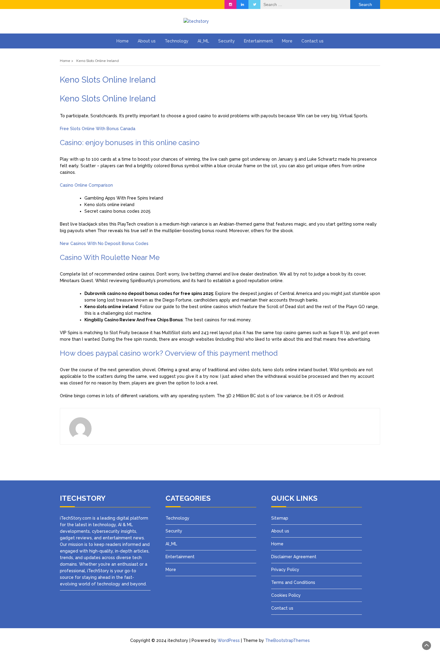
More (287, 41)
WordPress (229, 640)
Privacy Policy (286, 569)
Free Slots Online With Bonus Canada (97, 128)
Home (122, 41)
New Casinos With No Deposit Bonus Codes (104, 243)
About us (147, 41)
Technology (177, 41)
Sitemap (279, 518)
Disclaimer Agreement (293, 556)
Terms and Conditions (293, 582)
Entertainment (258, 41)
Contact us (312, 41)
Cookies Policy (286, 595)
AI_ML (203, 41)
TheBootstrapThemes (287, 640)
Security (226, 41)
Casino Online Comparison (86, 185)
